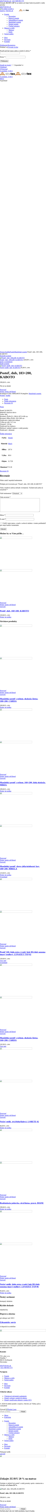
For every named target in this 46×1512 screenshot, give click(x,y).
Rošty (11, 32)
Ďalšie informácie (10, 401)
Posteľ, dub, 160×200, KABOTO (14, 611)
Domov (2, 352)
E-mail (3, 519)
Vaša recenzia (5, 497)
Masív (10, 444)
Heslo (2, 57)
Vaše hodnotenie (6, 493)
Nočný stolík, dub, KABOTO (10, 368)
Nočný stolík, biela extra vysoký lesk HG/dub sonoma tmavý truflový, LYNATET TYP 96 (20, 1285)
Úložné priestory (14, 26)
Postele (12, 352)
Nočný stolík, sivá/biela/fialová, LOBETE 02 (19, 1121)
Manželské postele (15, 22)
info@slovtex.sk (5, 1)
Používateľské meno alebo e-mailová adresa (15, 51)
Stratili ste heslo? (5, 65)
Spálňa (7, 352)
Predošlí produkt (5, 356)
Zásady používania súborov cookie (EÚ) (18, 1400)
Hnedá (10, 438)
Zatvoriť (3, 607)
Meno (2, 515)
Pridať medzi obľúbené (8, 392)
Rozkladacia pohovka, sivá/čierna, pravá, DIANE (22, 1203)
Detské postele (13, 24)
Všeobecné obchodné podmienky (15, 1396)
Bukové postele (14, 18)
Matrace (11, 30)
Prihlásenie (4, 61)
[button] (5, 617)
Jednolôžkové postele (16, 20)
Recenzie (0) (8, 403)
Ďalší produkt (4, 364)
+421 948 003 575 (17, 1)
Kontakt (7, 1388)
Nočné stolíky (9, 1380)
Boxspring (12, 16)
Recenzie (7, 1386)
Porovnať (3, 390)
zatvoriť (2, 1454)
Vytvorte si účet (13, 47)
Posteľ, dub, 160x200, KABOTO (11, 360)
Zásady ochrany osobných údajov (15, 1398)
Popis (6, 399)
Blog (6, 1384)
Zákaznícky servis (8, 1322)
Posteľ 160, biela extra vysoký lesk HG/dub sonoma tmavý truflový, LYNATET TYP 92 (22, 953)
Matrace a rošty (9, 1378)
